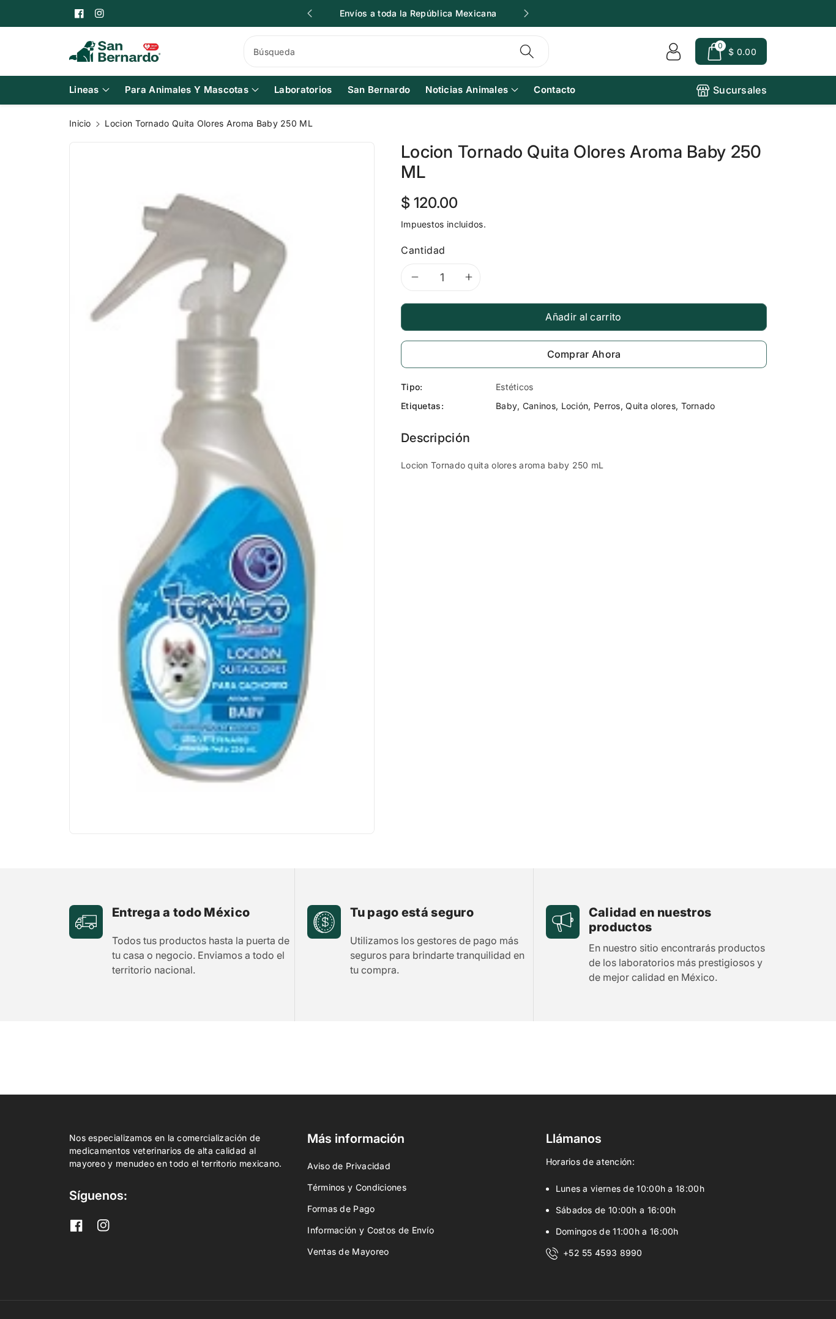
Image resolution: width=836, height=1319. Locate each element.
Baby (506, 406)
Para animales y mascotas (186, 89)
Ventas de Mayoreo (348, 1251)
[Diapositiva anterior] (310, 13)
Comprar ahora (584, 354)
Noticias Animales (466, 89)
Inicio (80, 123)
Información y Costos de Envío (370, 1230)
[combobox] (396, 51)
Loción (575, 406)
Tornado (698, 406)
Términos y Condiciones (356, 1187)
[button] (731, 51)
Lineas (84, 89)
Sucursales (740, 90)
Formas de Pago (341, 1208)
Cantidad (423, 250)
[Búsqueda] (526, 51)
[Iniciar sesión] (673, 51)
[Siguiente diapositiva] (526, 13)
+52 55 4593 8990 (603, 1252)
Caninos (539, 406)
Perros (607, 406)
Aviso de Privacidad (348, 1166)
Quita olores (650, 406)
